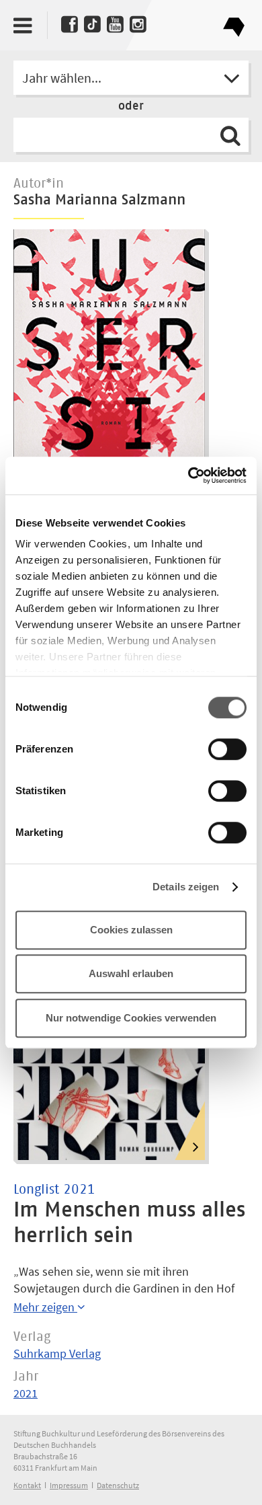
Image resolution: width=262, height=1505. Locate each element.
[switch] (227, 750)
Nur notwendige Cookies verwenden (131, 1018)
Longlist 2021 (54, 1189)
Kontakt (27, 1485)
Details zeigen (185, 886)
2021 (25, 1393)
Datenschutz (118, 1485)
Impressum (69, 1485)
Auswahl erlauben (131, 973)
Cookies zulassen (131, 929)
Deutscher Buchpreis (233, 22)
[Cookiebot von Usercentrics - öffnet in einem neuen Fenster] (188, 475)
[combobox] (131, 78)
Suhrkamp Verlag (57, 1353)
